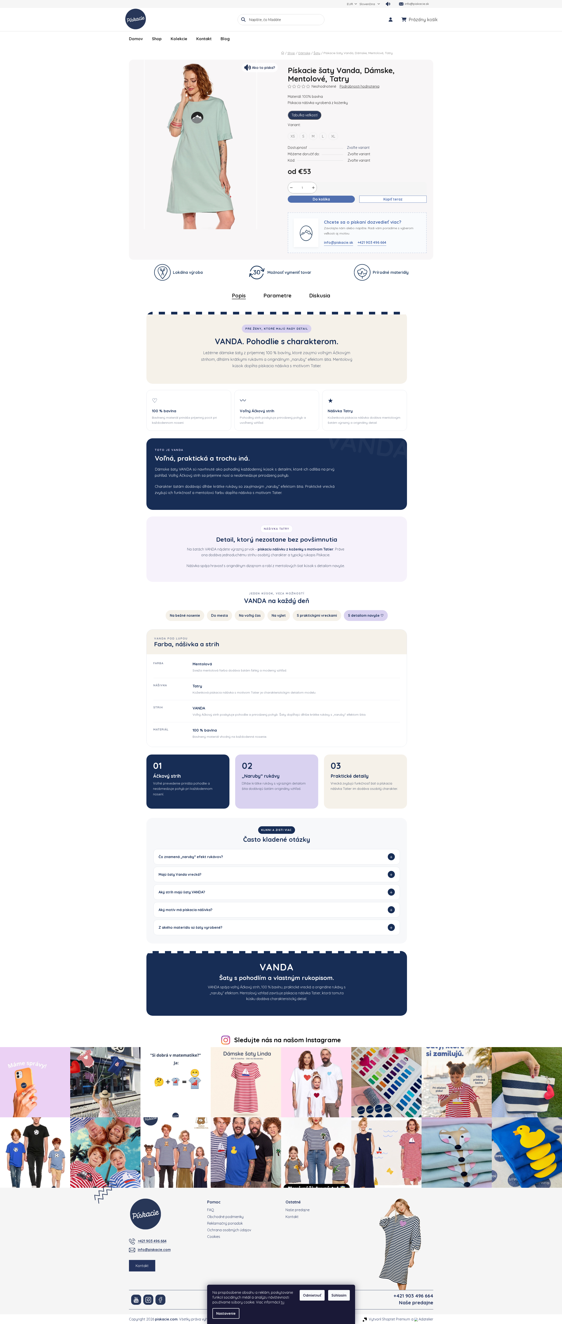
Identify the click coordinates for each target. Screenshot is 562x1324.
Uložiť (295, 209)
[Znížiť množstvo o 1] (291, 187)
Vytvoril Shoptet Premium (389, 1319)
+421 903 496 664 (372, 242)
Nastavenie (226, 1313)
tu (282, 1302)
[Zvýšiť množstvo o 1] (313, 187)
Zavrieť (311, 210)
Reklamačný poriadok (225, 1223)
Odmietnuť (312, 1295)
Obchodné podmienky (225, 1216)
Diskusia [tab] (319, 295)
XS (293, 136)
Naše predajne (298, 1210)
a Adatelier (422, 1319)
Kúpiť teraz (393, 199)
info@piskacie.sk (338, 242)
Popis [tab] (239, 295)
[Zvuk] (388, 4)
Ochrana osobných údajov (229, 1230)
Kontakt (142, 1265)
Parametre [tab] (277, 295)
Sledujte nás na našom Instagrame (287, 1040)
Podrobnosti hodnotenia (359, 86)
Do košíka (321, 199)
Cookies (213, 1236)
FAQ (210, 1210)
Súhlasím (338, 1295)
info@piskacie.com (154, 1249)
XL (333, 136)
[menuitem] (136, 38)
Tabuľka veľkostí (304, 115)
